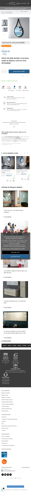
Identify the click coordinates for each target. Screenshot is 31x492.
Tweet (19, 90)
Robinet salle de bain (7, 408)
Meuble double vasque (7, 402)
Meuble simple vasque (7, 399)
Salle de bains (5, 411)
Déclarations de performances (9, 426)
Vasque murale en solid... (22, 170)
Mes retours (4, 443)
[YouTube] (5, 474)
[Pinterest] (8, 474)
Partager (12, 90)
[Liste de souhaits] (23, 76)
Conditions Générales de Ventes (9, 419)
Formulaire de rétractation (8, 445)
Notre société (5, 428)
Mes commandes (6, 436)
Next (5, 34)
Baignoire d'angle (6, 397)
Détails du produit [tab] (14, 124)
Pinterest (26, 90)
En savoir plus (6, 248)
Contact (3, 430)
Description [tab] (14, 121)
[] (13, 180)
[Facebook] (3, 474)
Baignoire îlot (5, 395)
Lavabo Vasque (5, 406)
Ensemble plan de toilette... (6, 171)
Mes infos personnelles (7, 438)
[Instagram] (10, 474)
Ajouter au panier (20, 71)
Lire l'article (7, 216)
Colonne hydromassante (8, 404)
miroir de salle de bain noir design (12, 136)
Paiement (4, 417)
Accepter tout (15, 256)
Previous (5, 18)
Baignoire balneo (6, 393)
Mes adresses (5, 441)
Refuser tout (15, 252)
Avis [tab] (14, 127)
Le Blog (3, 421)
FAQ (3, 423)
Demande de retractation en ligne (15, 486)
